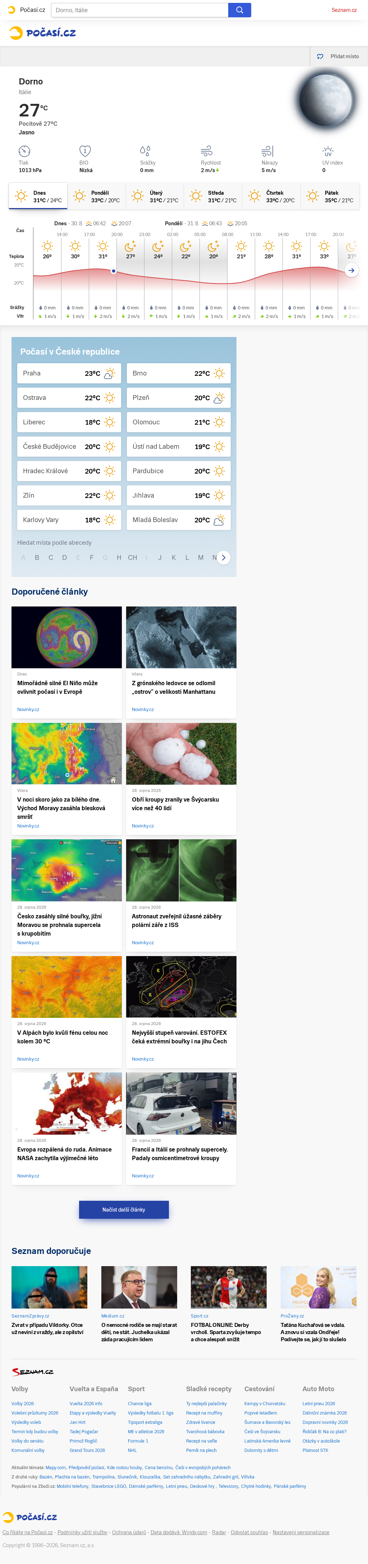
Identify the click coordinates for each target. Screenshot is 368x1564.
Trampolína (103, 1477)
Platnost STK (315, 1450)
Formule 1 (138, 1441)
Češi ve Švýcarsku (262, 1431)
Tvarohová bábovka (205, 1431)
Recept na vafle (201, 1441)
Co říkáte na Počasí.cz (28, 1532)
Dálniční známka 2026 (325, 1413)
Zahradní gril (225, 1477)
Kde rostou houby (124, 1467)
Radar (219, 1532)
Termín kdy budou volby (35, 1431)
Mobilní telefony (72, 1486)
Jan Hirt (78, 1422)
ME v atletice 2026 (146, 1431)
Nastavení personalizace (301, 1532)
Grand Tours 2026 (87, 1450)
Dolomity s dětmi (261, 1450)
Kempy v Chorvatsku (264, 1403)
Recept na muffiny (204, 1413)
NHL (132, 1450)
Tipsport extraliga (145, 1422)
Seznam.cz (344, 10)
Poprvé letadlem (260, 1413)
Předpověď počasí (86, 1467)
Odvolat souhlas (249, 1532)
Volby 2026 (23, 1403)
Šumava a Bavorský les (267, 1422)
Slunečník (127, 1477)
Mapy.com (56, 1467)
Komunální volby (28, 1450)
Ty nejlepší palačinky (206, 1403)
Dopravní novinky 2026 (325, 1422)
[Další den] (351, 270)
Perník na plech (201, 1450)
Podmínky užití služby (82, 1532)
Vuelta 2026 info (86, 1403)
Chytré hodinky (256, 1486)
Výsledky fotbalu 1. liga (151, 1413)
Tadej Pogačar (84, 1431)
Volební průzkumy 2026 (35, 1413)
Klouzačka (150, 1477)
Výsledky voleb (26, 1422)
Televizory (228, 1486)
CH (132, 557)
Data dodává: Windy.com (179, 1532)
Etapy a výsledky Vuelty (93, 1413)
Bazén (46, 1477)
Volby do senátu (27, 1441)
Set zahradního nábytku (186, 1477)
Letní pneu (176, 1486)
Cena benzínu (158, 1467)
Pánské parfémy (290, 1486)
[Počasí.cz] (42, 33)
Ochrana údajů (129, 1532)
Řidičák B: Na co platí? (325, 1431)
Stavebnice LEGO (108, 1486)
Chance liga (140, 1403)
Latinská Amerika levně (267, 1441)
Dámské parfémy (146, 1486)
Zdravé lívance (200, 1422)
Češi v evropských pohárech (203, 1467)
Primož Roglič (83, 1441)
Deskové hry (203, 1486)
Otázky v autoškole (321, 1441)
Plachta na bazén (72, 1477)
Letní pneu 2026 (319, 1403)
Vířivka (247, 1477)
